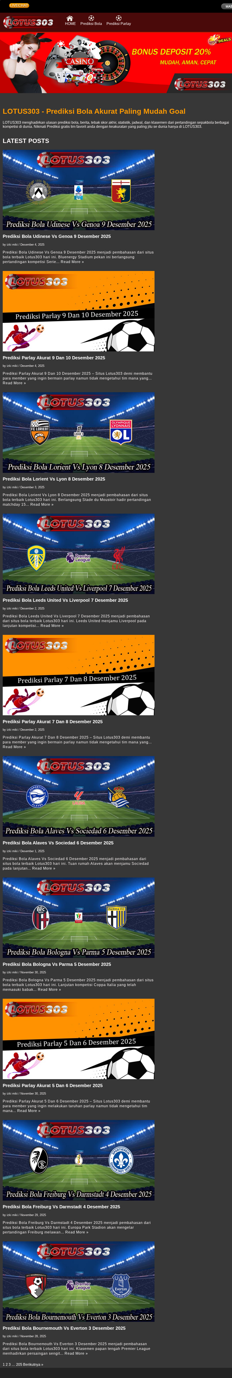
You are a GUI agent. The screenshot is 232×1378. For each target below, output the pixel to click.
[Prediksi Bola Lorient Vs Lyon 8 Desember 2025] (79, 432)
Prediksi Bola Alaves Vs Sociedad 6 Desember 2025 (58, 842)
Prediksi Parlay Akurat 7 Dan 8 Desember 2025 (53, 721)
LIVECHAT (19, 5)
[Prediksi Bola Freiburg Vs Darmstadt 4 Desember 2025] (79, 1160)
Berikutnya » (33, 1364)
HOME (70, 24)
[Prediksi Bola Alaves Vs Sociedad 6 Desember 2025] (79, 796)
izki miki (12, 244)
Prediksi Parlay (118, 24)
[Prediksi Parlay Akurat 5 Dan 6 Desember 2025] (79, 1039)
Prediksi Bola (91, 24)
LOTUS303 (12, 122)
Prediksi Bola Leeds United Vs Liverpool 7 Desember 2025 (65, 600)
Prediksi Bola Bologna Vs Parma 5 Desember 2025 (57, 964)
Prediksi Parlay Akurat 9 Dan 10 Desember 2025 (54, 357)
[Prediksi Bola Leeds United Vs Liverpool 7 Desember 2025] (79, 554)
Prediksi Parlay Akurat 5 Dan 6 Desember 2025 (53, 1085)
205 (19, 1364)
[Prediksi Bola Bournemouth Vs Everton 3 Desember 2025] (79, 1281)
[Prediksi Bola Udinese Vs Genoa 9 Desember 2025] (79, 190)
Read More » (72, 262)
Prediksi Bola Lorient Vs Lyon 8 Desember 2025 (54, 478)
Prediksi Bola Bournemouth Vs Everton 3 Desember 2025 (64, 1328)
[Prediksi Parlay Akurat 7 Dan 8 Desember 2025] (79, 675)
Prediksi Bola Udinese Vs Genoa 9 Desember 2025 (57, 236)
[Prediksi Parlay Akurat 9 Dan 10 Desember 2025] (79, 311)
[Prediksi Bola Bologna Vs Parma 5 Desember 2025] (79, 918)
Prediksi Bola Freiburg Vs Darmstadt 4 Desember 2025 (61, 1206)
